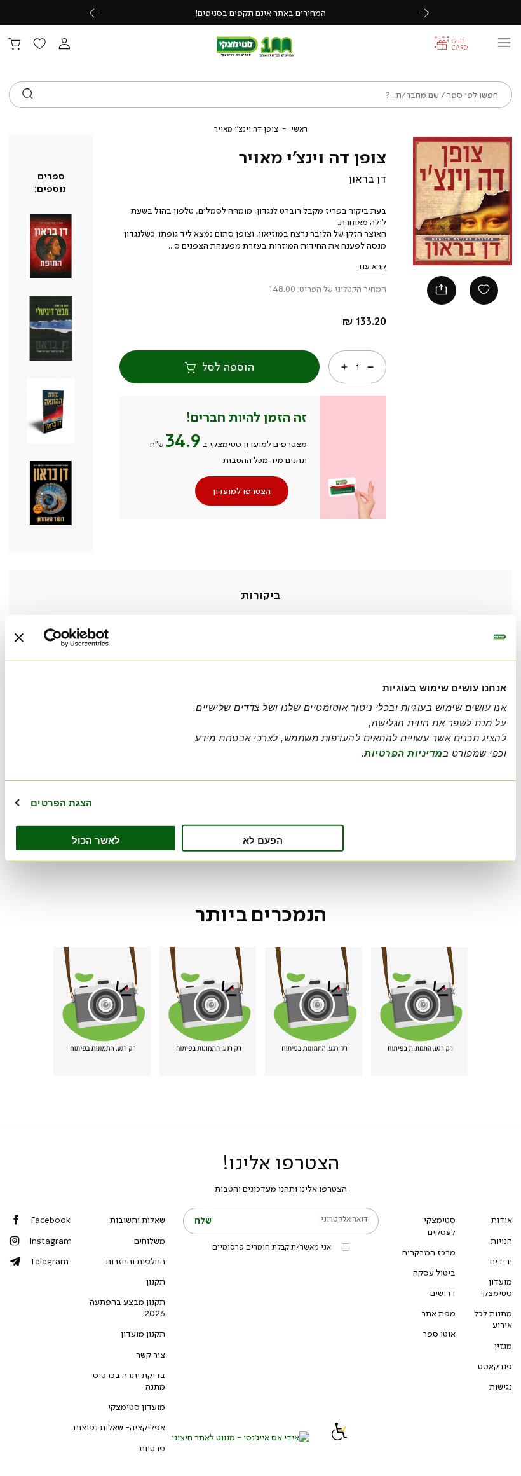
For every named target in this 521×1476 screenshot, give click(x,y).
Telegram (49, 1261)
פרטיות (152, 1448)
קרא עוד (371, 266)
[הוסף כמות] (344, 366)
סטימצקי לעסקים (440, 1225)
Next (431, 12)
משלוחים (149, 1240)
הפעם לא (263, 840)
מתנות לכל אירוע (493, 1318)
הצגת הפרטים (61, 802)
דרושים (443, 1293)
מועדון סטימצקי (496, 1287)
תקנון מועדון (143, 1333)
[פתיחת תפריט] (504, 46)
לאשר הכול (96, 840)
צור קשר (150, 1354)
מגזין (503, 1345)
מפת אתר (438, 1313)
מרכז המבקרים (429, 1252)
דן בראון (367, 178)
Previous (101, 12)
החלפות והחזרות (135, 1261)
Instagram (50, 1240)
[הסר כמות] (370, 366)
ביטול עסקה (434, 1272)
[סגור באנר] (19, 637)
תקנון (155, 1281)
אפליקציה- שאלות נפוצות (119, 1427)
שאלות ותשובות (137, 1219)
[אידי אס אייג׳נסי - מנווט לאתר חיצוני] (240, 1437)
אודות (501, 1219)
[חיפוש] (27, 94)
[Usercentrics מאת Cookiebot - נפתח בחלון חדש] (99, 637)
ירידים (501, 1261)
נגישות (500, 1386)
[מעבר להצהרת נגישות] (339, 1437)
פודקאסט (495, 1366)
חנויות (501, 1240)
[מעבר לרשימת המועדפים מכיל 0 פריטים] (39, 44)
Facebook (50, 1219)
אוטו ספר (439, 1333)
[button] (64, 44)
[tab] (261, 595)
